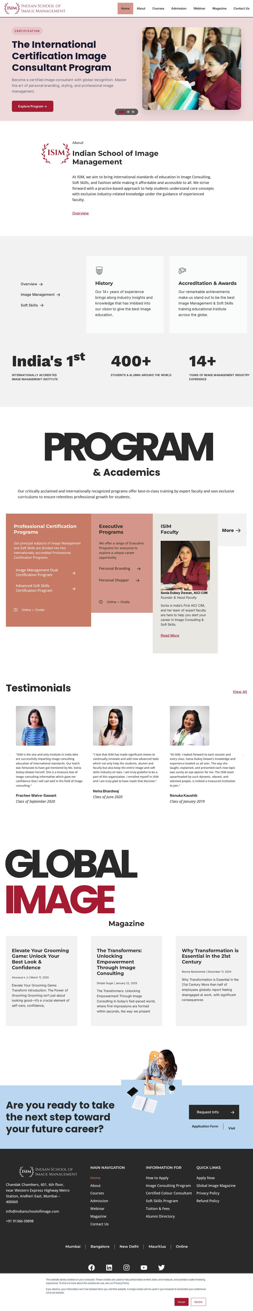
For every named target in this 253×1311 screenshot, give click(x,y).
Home (125, 8)
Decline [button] (198, 1301)
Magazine (219, 8)
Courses (158, 8)
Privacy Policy (207, 1193)
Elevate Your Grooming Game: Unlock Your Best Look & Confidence (40, 959)
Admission (178, 8)
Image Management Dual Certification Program (37, 572)
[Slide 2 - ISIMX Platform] (128, 112)
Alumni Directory (160, 1216)
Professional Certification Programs (45, 529)
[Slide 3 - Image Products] (133, 112)
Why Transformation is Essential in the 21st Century (210, 956)
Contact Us (241, 8)
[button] (10, 755)
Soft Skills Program (162, 1200)
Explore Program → (32, 106)
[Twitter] (161, 1267)
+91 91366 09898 (20, 1221)
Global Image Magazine (216, 1185)
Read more (18, 1013)
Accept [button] (181, 1301)
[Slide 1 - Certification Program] (122, 112)
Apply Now (205, 1177)
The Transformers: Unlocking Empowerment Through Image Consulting (119, 962)
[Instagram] (126, 1267)
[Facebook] (91, 1267)
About (141, 8)
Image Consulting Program (168, 1185)
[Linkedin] (109, 1267)
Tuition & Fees (158, 1208)
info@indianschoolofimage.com (32, 1211)
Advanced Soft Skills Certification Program (34, 588)
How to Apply (157, 1177)
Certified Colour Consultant (169, 1193)
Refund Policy (207, 1200)
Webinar (199, 8)
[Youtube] (144, 1267)
